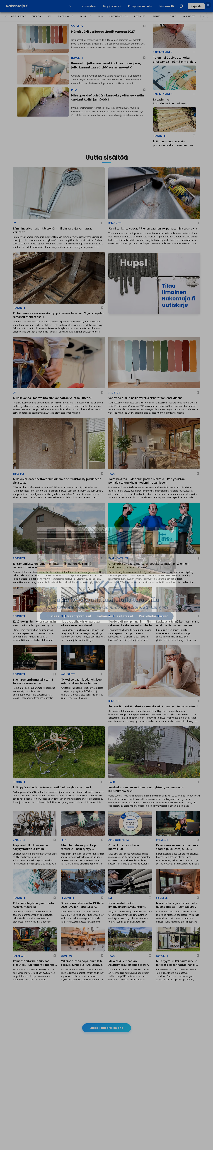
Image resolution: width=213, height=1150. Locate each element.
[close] (208, 5)
